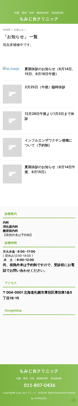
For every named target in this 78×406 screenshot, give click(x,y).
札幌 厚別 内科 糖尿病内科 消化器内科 (39, 378)
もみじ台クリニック (39, 18)
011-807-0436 (39, 385)
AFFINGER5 (40, 398)
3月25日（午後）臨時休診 (45, 87)
